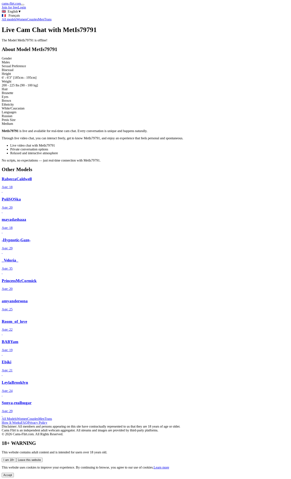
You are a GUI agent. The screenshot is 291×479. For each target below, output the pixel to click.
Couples (32, 19)
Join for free (10, 7)
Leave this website (29, 460)
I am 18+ (8, 460)
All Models (9, 419)
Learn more (161, 467)
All (9, 19)
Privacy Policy (37, 422)
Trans (48, 19)
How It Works (11, 422)
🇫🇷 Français (11, 15)
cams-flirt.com (11, 3)
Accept (7, 475)
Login (22, 7)
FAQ (24, 422)
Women (21, 19)
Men (41, 19)
